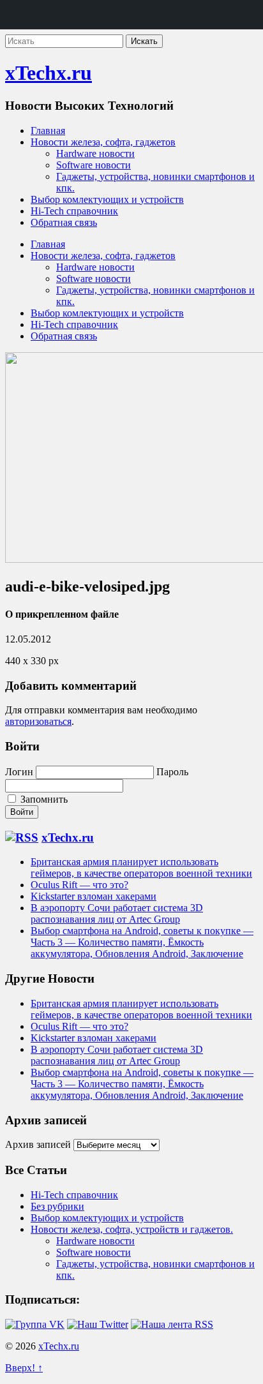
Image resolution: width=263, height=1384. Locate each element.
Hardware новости (95, 153)
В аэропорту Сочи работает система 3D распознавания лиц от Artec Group (117, 913)
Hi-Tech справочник (74, 210)
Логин (19, 771)
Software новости (93, 165)
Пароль (172, 771)
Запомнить (43, 799)
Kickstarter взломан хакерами (93, 896)
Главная (48, 130)
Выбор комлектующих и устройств (107, 199)
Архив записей (38, 1144)
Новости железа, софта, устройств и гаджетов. (132, 1229)
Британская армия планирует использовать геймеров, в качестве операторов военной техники (141, 867)
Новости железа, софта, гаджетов (103, 142)
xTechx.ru (48, 72)
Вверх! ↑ (24, 1367)
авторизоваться (38, 721)
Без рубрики (57, 1206)
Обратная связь (64, 222)
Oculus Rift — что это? (79, 884)
